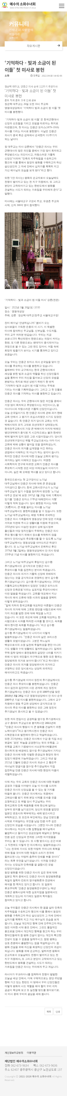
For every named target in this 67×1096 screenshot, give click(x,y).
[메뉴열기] (61, 6)
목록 (49, 1011)
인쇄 (58, 1011)
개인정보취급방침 (14, 1052)
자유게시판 (33, 46)
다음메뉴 (58, 45)
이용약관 (31, 1052)
